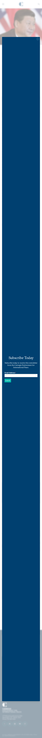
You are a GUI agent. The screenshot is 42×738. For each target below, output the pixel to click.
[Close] (38, 39)
